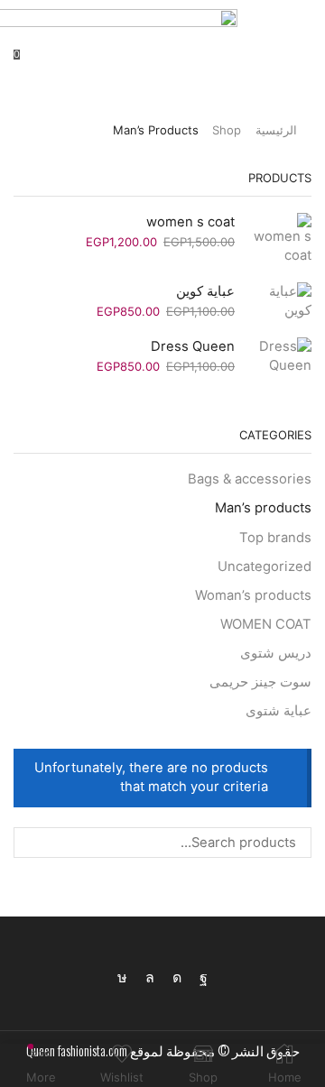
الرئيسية (276, 130)
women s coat (190, 222)
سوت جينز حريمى (260, 682)
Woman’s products (253, 595)
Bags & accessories (249, 479)
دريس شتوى (275, 653)
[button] (303, 54)
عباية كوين (205, 291)
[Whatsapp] (149, 978)
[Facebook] (204, 978)
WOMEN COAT (265, 624)
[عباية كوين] (282, 301)
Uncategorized (264, 566)
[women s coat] (282, 239)
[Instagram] (176, 978)
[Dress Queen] (282, 356)
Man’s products (263, 508)
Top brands (275, 538)
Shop (226, 130)
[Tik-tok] (122, 978)
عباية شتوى (278, 711)
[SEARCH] (29, 842)
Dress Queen (193, 346)
